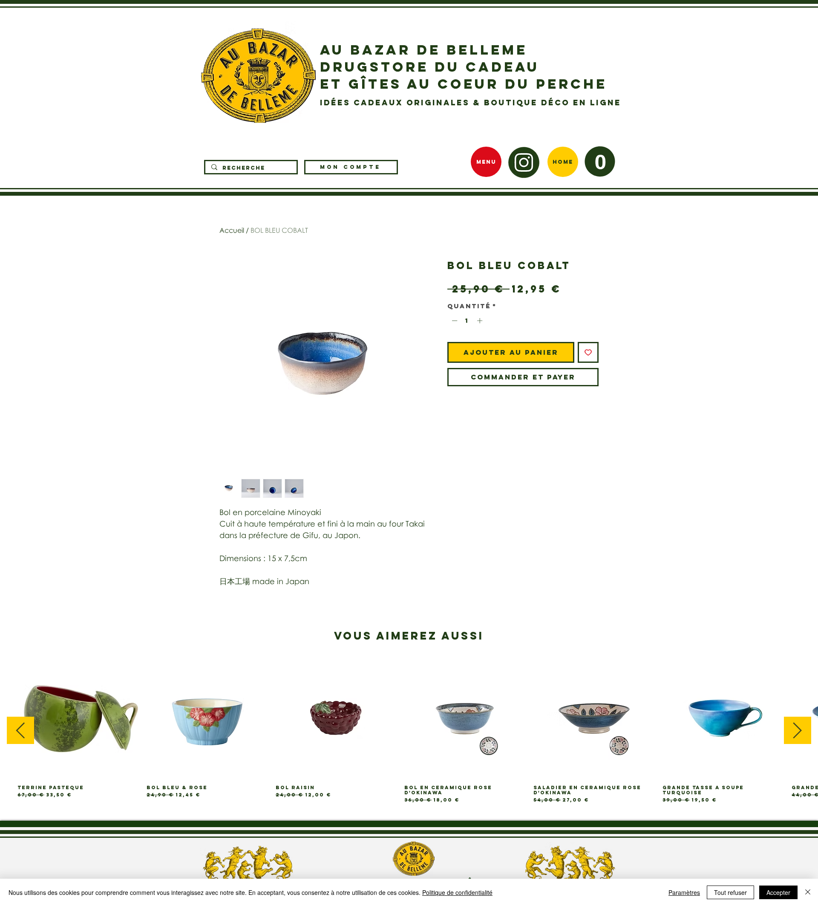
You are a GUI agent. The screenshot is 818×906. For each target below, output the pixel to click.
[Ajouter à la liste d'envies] (588, 352)
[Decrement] (454, 320)
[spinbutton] (467, 320)
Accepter (778, 892)
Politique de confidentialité (457, 892)
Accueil (231, 230)
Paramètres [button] (684, 892)
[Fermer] (808, 892)
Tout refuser (730, 892)
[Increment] (480, 320)
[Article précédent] (20, 730)
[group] (409, 730)
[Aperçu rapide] (77, 717)
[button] (600, 161)
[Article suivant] (797, 730)
